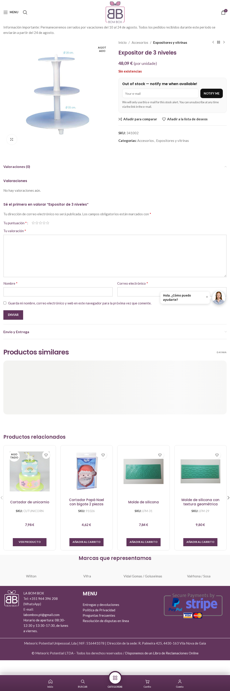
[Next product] (224, 42)
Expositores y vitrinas (170, 42)
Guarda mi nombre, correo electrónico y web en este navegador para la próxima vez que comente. (79, 303)
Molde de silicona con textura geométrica (200, 502)
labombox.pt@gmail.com (41, 615)
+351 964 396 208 (43, 598)
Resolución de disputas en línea (106, 621)
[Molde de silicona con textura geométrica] (200, 471)
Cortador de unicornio (29, 502)
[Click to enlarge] (12, 139)
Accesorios (140, 42)
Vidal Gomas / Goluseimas (143, 576)
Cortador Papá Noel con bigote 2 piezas (86, 502)
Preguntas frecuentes (99, 615)
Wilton (31, 576)
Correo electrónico (132, 283)
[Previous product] (213, 42)
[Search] (25, 12)
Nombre (10, 283)
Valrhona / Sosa (198, 576)
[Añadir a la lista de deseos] (46, 455)
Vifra (87, 576)
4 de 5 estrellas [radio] (44, 222)
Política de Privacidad (99, 610)
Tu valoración (14, 231)
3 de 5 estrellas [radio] (40, 222)
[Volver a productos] (218, 42)
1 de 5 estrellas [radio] (33, 222)
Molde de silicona (143, 502)
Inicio (122, 42)
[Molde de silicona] (143, 471)
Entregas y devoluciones (101, 605)
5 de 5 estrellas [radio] (47, 222)
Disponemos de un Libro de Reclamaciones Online (162, 653)
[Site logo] (115, 12)
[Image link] (11, 598)
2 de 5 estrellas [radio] (37, 222)
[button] (86, 542)
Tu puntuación (15, 223)
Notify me (211, 93)
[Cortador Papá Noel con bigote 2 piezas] (86, 471)
